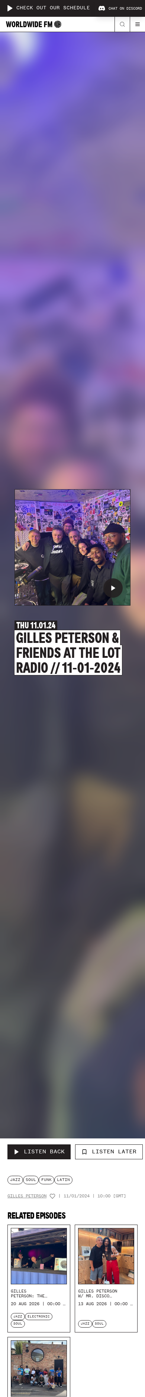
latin (63, 1179)
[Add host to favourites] (52, 1196)
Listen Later (114, 1151)
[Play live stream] (9, 8)
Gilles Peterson (26, 1196)
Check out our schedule (53, 8)
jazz (15, 1179)
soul (31, 1179)
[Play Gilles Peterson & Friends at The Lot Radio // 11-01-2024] (113, 588)
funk (46, 1179)
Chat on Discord (125, 8)
